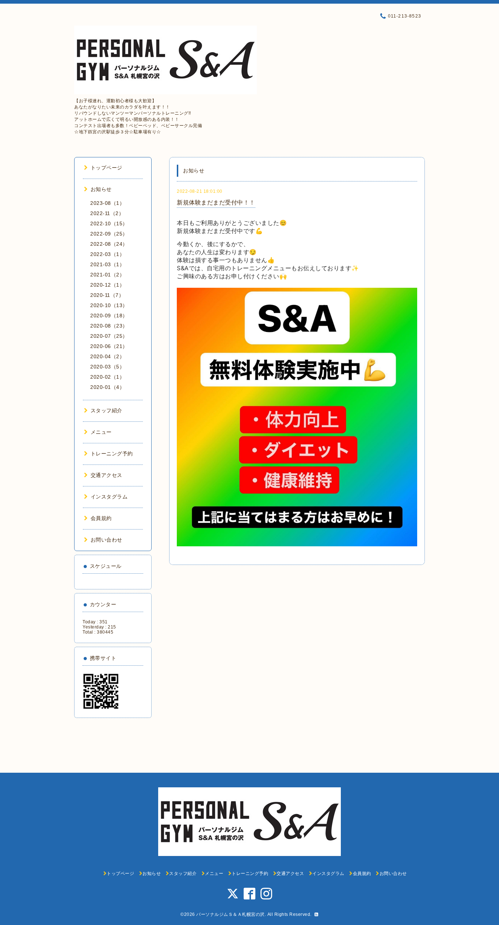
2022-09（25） (109, 234)
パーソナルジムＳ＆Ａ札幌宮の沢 (230, 914)
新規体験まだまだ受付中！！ (216, 202)
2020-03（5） (107, 367)
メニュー (101, 432)
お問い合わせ (106, 540)
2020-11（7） (107, 295)
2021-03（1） (107, 264)
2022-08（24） (109, 244)
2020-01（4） (107, 387)
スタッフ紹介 (106, 410)
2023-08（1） (107, 203)
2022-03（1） (107, 254)
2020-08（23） (109, 326)
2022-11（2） (107, 213)
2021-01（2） (107, 275)
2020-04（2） (107, 356)
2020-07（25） (109, 336)
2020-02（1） (107, 377)
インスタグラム (109, 497)
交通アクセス (106, 475)
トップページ (106, 168)
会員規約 (101, 518)
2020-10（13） (109, 305)
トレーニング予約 (112, 453)
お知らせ (101, 189)
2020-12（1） (107, 285)
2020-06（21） (109, 346)
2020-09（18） (109, 315)
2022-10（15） (109, 223)
